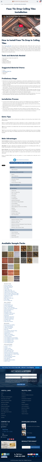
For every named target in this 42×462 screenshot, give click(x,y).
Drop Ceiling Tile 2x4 (8, 287)
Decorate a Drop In (15, 179)
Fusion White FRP (15, 236)
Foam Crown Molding (15, 205)
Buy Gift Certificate (5, 409)
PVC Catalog (29, 432)
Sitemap (2, 417)
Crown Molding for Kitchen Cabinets (11, 338)
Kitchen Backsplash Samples (9, 356)
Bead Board (6, 315)
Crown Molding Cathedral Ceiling (10, 330)
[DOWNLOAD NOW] (7, 454)
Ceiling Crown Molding (8, 327)
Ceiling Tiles (13, 190)
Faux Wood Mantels (8, 357)
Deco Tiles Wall (7, 320)
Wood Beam (6, 288)
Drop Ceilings (6, 299)
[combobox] (23, 377)
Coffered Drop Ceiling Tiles (9, 291)
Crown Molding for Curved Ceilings (11, 337)
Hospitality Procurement (26, 400)
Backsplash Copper (8, 312)
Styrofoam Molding (8, 336)
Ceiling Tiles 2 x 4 (7, 296)
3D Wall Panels (14, 211)
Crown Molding (14, 203)
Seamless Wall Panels (15, 213)
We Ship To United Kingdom (6, 396)
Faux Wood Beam (15, 214)
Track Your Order (4, 404)
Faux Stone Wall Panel (8, 314)
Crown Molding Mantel (8, 342)
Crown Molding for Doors (9, 341)
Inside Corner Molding (8, 334)
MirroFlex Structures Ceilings (17, 219)
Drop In (12, 174)
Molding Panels (7, 333)
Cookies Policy (24, 411)
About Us (3, 413)
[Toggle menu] (1, 1)
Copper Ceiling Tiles (8, 289)
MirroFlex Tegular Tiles (15, 221)
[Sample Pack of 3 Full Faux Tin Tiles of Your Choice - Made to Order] (11, 254)
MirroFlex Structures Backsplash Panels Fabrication (21, 224)
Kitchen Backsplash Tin (8, 309)
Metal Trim (6, 329)
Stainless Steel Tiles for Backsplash (11, 352)
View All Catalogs (31, 437)
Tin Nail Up (13, 180)
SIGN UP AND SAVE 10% (35, 447)
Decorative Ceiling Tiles (7, 71)
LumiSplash (13, 209)
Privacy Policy (28, 381)
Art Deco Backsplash (8, 306)
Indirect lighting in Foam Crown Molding (19, 206)
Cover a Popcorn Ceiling (16, 182)
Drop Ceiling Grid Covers (9, 350)
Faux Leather (14, 193)
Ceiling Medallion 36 (8, 355)
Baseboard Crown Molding (9, 324)
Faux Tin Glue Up (14, 176)
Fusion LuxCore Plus (15, 233)
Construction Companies (26, 398)
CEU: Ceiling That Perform (6, 411)
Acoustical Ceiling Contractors (27, 394)
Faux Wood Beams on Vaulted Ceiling (11, 354)
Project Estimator (14, 184)
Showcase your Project (5, 398)
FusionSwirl (13, 235)
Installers (23, 402)
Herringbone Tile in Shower (9, 313)
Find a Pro (24, 393)
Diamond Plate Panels (8, 305)
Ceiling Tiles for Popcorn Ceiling (10, 292)
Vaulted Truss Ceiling (8, 349)
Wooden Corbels (7, 348)
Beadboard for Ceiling (8, 295)
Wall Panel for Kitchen (8, 321)
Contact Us (3, 415)
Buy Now (37, 367)
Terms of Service (33, 381)
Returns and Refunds (5, 406)
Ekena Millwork (7, 358)
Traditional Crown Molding (9, 335)
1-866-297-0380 (7, 431)
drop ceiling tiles (8, 45)
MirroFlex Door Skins (15, 225)
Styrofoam (13, 195)
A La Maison (13, 197)
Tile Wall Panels (7, 303)
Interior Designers (25, 404)
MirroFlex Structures (15, 222)
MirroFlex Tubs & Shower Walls (17, 227)
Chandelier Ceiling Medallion (9, 359)
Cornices (6, 347)
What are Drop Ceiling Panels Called (11, 294)
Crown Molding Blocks (8, 326)
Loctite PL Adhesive (8, 345)
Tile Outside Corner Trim (9, 331)
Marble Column (7, 361)
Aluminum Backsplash (15, 200)
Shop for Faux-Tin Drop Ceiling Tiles (20, 162)
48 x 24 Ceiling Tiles (8, 300)
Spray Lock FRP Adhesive (9, 307)
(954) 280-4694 (5, 435)
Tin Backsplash (14, 198)
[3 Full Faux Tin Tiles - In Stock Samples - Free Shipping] (30, 254)
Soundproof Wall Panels (9, 319)
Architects (24, 396)
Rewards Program (4, 408)
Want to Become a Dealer (6, 400)
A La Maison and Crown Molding (33, 426)
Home (2, 393)
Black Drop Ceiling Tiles (8, 298)
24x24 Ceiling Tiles (8, 285)
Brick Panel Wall (7, 310)
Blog (2, 394)
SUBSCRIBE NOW (21, 384)
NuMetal (13, 208)
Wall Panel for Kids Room (9, 316)
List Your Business (25, 406)
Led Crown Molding (8, 328)
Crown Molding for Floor (9, 340)
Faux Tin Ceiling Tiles (15, 192)
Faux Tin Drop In (15, 177)
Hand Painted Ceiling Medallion (17, 201)
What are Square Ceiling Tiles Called (11, 293)
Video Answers (14, 169)
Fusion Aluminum (14, 232)
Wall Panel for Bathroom (9, 317)
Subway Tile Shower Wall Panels (10, 308)
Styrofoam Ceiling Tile (8, 286)
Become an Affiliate (5, 402)
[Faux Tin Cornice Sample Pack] (11, 272)
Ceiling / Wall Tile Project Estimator (22, 159)
